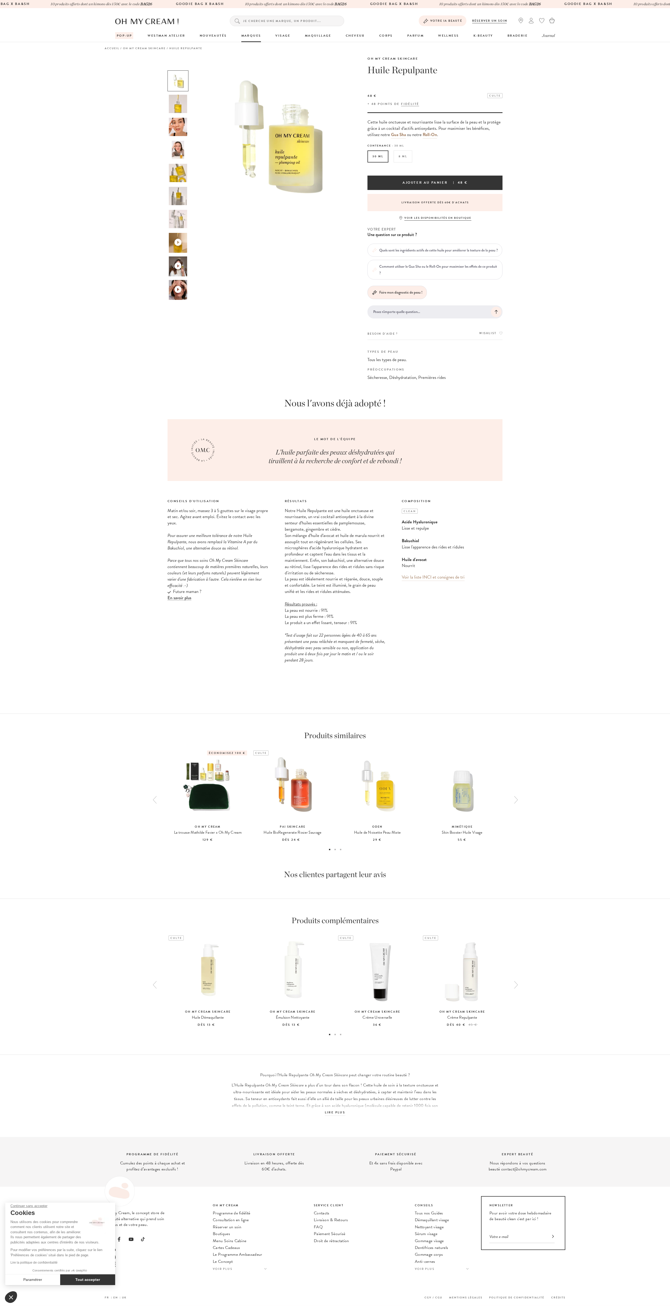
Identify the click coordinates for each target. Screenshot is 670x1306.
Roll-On (430, 134)
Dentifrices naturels (431, 1248)
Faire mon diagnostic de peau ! (400, 292)
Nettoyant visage (429, 1227)
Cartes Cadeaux (226, 1248)
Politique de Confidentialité (516, 1297)
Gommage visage (429, 1241)
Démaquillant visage (432, 1220)
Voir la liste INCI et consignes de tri (433, 577)
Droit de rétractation (331, 1241)
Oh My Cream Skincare (392, 58)
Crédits (558, 1297)
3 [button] (340, 849)
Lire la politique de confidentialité (34, 1262)
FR (107, 1297)
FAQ (318, 1227)
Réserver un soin (489, 21)
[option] (178, 80)
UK (124, 1297)
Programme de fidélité (231, 1213)
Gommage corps (429, 1254)
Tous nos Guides (429, 1213)
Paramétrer (32, 1279)
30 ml (377, 156)
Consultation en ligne (231, 1220)
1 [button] (329, 849)
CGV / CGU (433, 1297)
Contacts (322, 1213)
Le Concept (223, 1261)
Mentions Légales (465, 1297)
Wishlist (487, 333)
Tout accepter (87, 1279)
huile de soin (384, 1085)
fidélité (410, 104)
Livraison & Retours (331, 1220)
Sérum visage (426, 1234)
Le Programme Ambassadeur (237, 1254)
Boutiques (221, 1234)
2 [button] (335, 849)
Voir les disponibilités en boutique (437, 218)
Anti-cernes (425, 1261)
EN (115, 1297)
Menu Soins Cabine (229, 1241)
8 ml (403, 156)
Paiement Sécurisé (329, 1234)
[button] (11, 1297)
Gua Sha (398, 134)
